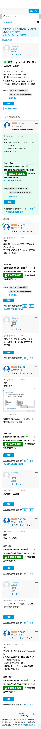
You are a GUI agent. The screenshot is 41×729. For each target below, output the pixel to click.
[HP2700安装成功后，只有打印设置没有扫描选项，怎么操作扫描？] (13, 40)
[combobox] (20, 16)
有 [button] (25, 209)
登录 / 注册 (34, 11)
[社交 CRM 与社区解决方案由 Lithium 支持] (23, 715)
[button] (36, 46)
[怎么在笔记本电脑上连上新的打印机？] (16, 40)
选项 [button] (38, 22)
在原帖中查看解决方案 (13, 180)
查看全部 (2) (13, 98)
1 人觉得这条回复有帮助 (13, 464)
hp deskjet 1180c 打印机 (18, 90)
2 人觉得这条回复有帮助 (13, 212)
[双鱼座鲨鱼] (7, 125)
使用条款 (24, 725)
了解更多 (22, 35)
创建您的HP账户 (9, 35)
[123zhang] (6, 48)
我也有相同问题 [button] (11, 108)
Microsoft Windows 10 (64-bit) (20, 94)
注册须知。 (32, 725)
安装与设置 (8, 22)
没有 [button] (32, 209)
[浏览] (3, 11)
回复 (9, 103)
